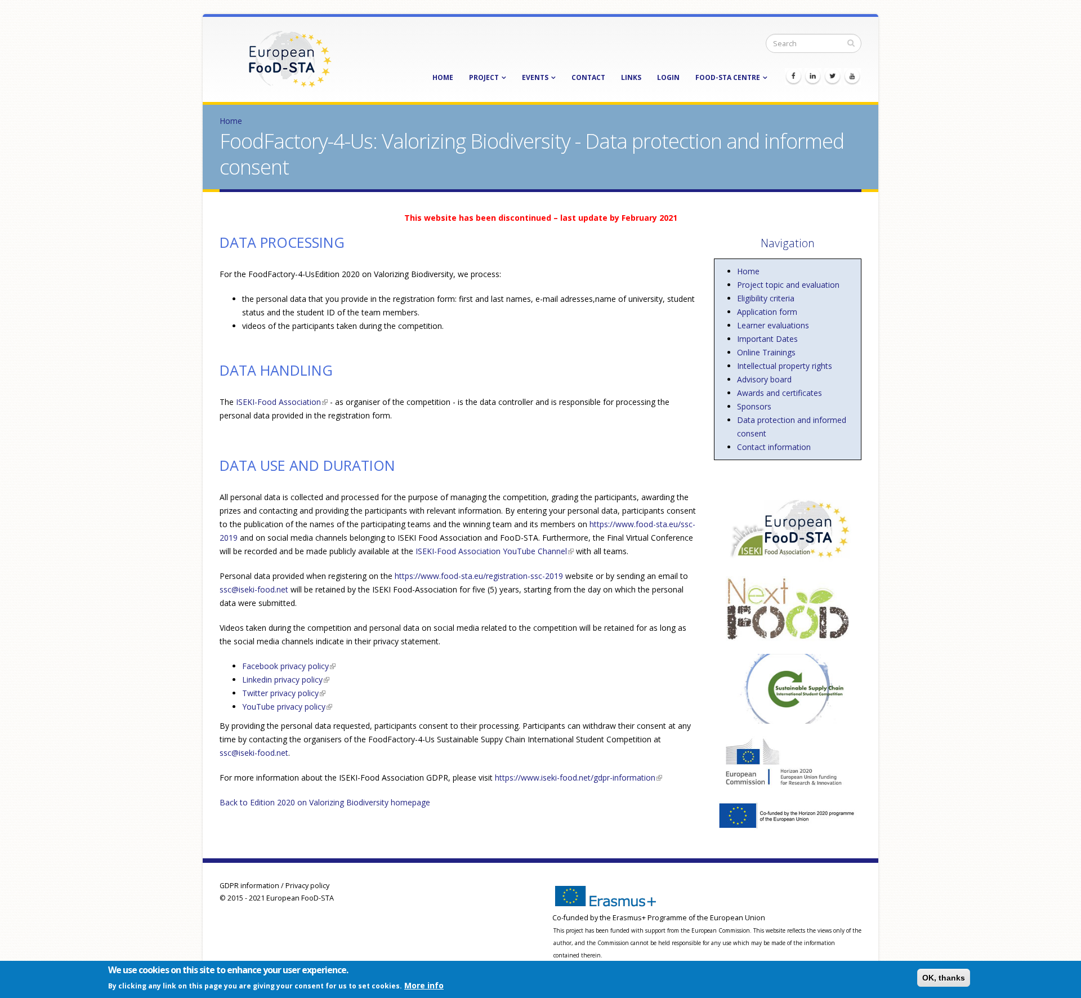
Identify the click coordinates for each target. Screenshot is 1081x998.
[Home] (290, 58)
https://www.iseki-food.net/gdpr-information (578, 777)
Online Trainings (766, 352)
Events (535, 77)
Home (442, 77)
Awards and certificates (779, 392)
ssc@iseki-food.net (254, 589)
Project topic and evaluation (788, 284)
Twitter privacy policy (283, 693)
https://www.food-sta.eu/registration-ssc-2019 (479, 576)
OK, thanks (943, 977)
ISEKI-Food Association (281, 401)
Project (484, 77)
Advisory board (764, 379)
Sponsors (754, 406)
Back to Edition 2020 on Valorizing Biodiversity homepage (325, 802)
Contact (588, 77)
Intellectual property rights (784, 365)
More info (424, 984)
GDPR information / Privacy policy (274, 885)
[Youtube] (852, 76)
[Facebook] (793, 76)
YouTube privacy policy (287, 706)
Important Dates (767, 338)
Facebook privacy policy (289, 666)
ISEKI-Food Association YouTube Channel (495, 551)
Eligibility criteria (765, 298)
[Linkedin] (813, 76)
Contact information (774, 447)
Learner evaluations (773, 325)
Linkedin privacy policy (285, 679)
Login (668, 77)
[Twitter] (832, 76)
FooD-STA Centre (727, 77)
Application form (767, 311)
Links (631, 77)
